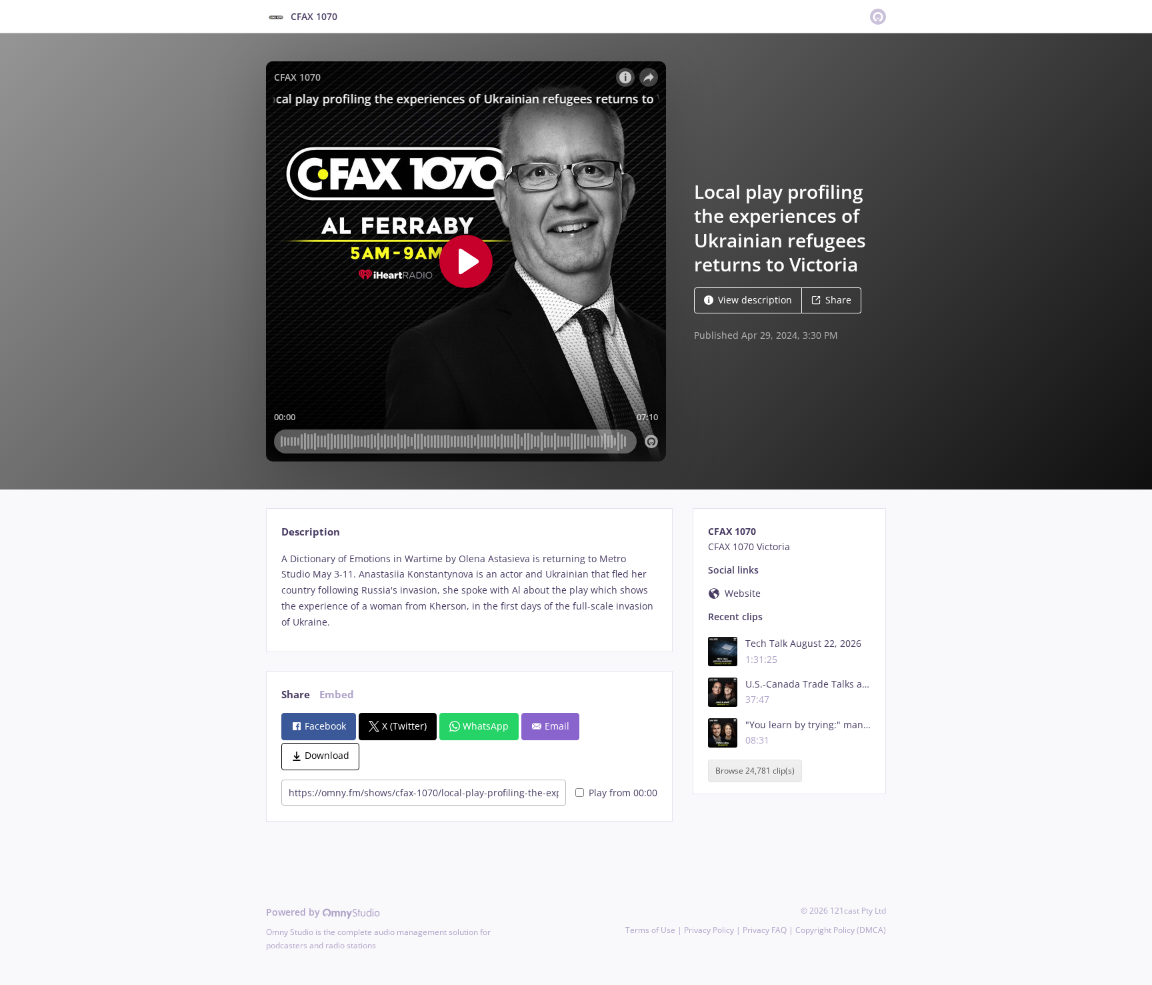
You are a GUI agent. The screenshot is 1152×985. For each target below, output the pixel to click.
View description (755, 299)
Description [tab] (310, 532)
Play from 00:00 (623, 792)
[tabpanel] (469, 590)
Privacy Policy (709, 930)
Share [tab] (295, 695)
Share (838, 299)
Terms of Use (650, 930)
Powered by (294, 912)
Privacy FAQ (765, 930)
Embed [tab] (336, 695)
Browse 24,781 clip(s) (755, 771)
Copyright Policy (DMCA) (840, 930)
